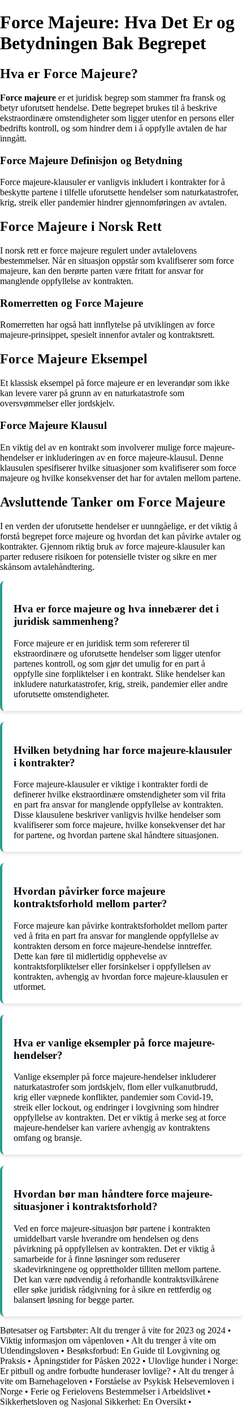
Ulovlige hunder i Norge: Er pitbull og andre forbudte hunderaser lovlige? (119, 1366)
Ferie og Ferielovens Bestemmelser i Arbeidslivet (118, 1391)
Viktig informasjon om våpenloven (62, 1340)
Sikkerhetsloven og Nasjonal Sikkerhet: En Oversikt (93, 1401)
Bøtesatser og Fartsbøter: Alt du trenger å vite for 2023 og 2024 (112, 1330)
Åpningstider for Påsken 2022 (86, 1361)
